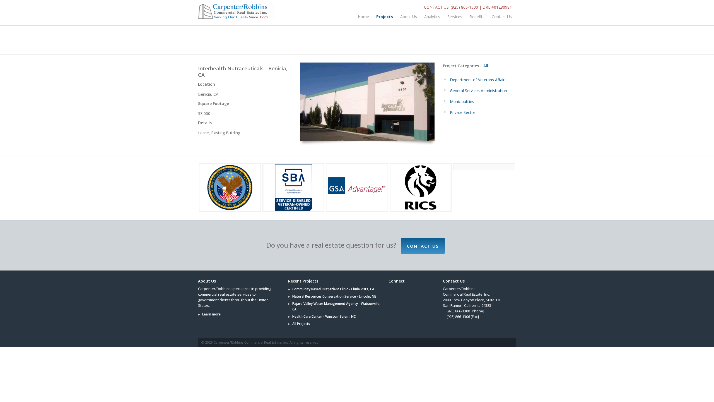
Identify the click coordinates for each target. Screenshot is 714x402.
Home (363, 16)
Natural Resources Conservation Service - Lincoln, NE (334, 296)
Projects (384, 16)
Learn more (211, 314)
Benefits (476, 16)
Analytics (432, 16)
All (485, 65)
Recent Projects (303, 281)
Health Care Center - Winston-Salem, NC (324, 316)
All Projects (301, 323)
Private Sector (462, 112)
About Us (408, 16)
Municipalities (462, 101)
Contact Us (502, 16)
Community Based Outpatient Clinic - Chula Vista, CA (333, 289)
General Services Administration (478, 90)
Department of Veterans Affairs (478, 79)
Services (454, 16)
